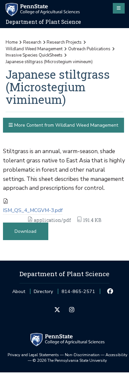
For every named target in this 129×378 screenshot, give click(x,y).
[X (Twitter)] (57, 310)
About (18, 291)
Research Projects (64, 42)
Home (12, 42)
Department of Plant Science (43, 22)
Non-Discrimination (82, 354)
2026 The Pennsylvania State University (70, 360)
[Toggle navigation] (119, 8)
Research (32, 42)
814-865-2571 (78, 293)
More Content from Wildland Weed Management (65, 125)
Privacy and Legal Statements (33, 354)
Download (25, 231)
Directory (43, 291)
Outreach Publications (89, 49)
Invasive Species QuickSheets (34, 55)
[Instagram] (71, 310)
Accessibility (116, 354)
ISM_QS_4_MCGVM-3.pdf (33, 210)
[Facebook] (110, 291)
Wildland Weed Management (34, 49)
